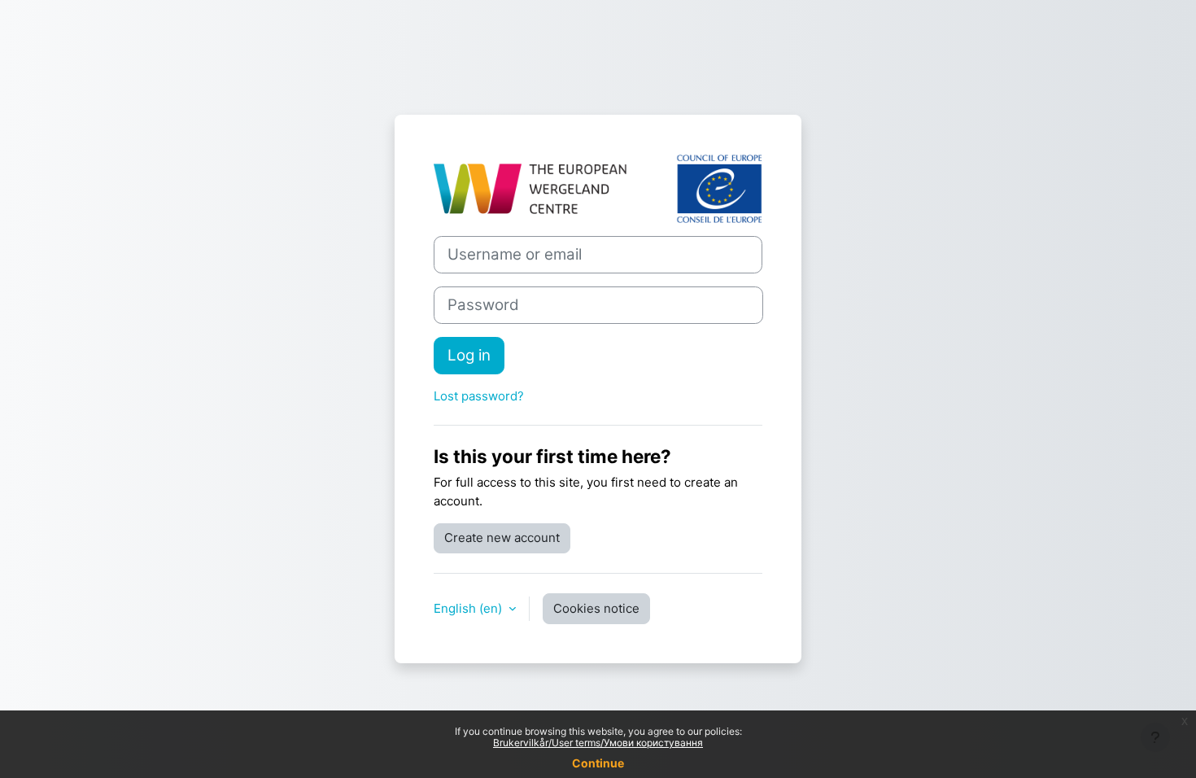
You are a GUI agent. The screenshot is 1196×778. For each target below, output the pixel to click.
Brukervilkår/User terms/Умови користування (598, 742)
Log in (469, 355)
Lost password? (479, 396)
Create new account (502, 537)
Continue (598, 763)
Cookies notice (596, 608)
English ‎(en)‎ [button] (469, 608)
